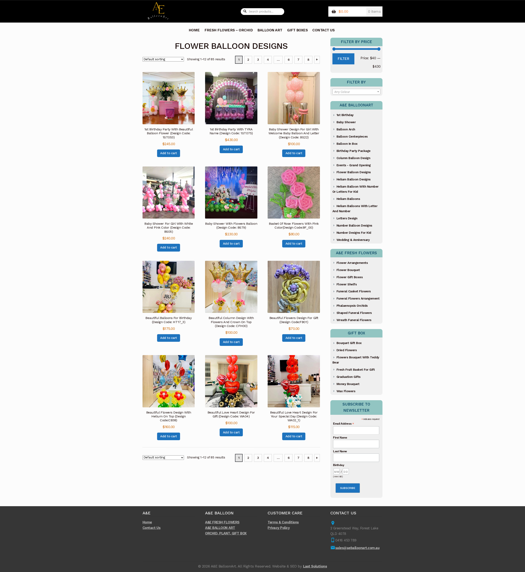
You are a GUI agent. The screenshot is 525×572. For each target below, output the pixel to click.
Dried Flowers (347, 350)
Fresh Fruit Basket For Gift (356, 369)
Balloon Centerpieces (352, 136)
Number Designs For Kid (354, 233)
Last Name (340, 451)
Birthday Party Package (354, 151)
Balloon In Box (347, 144)
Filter (343, 59)
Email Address (343, 424)
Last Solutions (315, 566)
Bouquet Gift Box (349, 343)
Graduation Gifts (349, 377)
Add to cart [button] (168, 153)
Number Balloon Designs (354, 225)
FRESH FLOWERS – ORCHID (228, 30)
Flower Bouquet (348, 270)
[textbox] (356, 92)
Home (147, 522)
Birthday (338, 465)
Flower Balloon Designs (354, 172)
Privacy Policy (279, 528)
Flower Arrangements (352, 263)
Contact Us (152, 528)
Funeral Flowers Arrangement (358, 298)
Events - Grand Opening (354, 165)
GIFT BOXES (297, 30)
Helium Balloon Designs (354, 179)
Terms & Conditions (283, 522)
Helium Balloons (348, 199)
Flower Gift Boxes (350, 277)
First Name (340, 437)
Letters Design (347, 218)
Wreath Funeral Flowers (354, 320)
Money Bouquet (348, 384)
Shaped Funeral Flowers (354, 313)
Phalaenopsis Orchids (352, 306)
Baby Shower (346, 122)
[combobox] (356, 92)
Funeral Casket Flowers (354, 291)
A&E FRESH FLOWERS (222, 522)
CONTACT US (323, 30)
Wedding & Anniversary (353, 240)
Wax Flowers (346, 391)
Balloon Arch (346, 129)
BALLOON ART (269, 30)
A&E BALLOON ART (220, 528)
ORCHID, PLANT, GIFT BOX (226, 533)
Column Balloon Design (353, 158)
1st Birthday (345, 115)
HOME (194, 30)
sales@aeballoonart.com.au (357, 548)
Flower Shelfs (347, 284)
